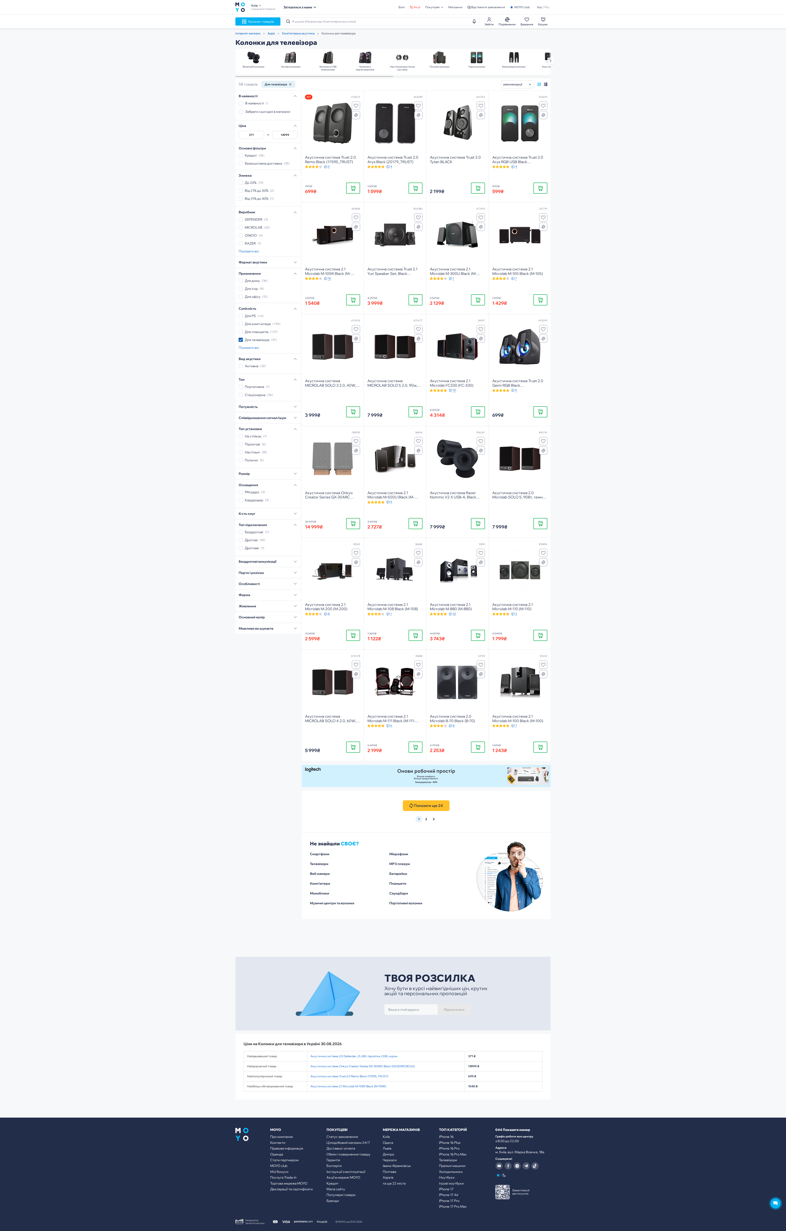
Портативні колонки (405, 903)
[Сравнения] (356, 115)
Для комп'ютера (258, 324)
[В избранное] (356, 106)
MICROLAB (253, 227)
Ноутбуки (447, 1177)
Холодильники (451, 1172)
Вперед (550, 61)
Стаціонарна (255, 395)
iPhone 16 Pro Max (452, 1154)
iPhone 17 (446, 1189)
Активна (252, 366)
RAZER (250, 243)
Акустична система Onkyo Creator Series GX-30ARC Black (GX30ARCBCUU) (363, 1066)
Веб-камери (320, 874)
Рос (547, 7)
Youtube (499, 1166)
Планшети (397, 883)
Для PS (250, 316)
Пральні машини (452, 1166)
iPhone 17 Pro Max (452, 1206)
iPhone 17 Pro (449, 1201)
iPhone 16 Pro (449, 1148)
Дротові (251, 540)
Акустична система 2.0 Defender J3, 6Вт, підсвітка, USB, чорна (354, 1056)
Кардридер (254, 500)
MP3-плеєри (399, 864)
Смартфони (319, 854)
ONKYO (251, 235)
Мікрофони (398, 854)
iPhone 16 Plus (449, 1143)
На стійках (253, 436)
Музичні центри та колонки (332, 903)
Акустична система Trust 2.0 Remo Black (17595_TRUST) (349, 1076)
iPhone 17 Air (448, 1195)
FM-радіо (252, 492)
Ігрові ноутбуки (451, 1183)
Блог (402, 7)
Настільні (252, 452)
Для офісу (253, 297)
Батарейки (398, 874)
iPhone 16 (446, 1137)
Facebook (508, 1166)
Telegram (526, 1166)
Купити (353, 188)
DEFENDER (253, 219)
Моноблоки (319, 893)
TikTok (535, 1166)
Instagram (517, 1166)
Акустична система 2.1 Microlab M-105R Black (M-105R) (348, 1086)
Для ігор (251, 289)
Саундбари (398, 893)
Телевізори (319, 864)
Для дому (252, 281)
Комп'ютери (320, 883)
